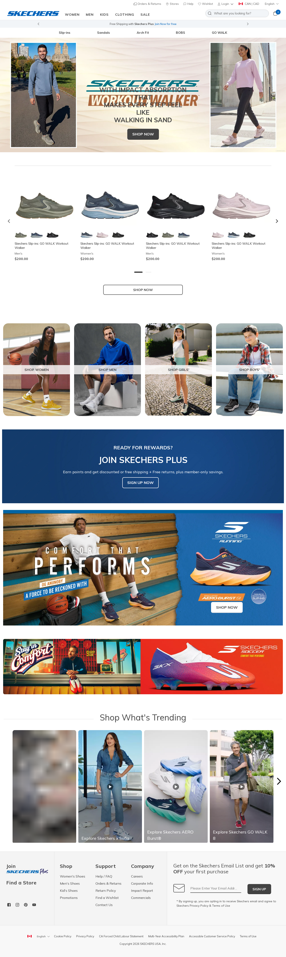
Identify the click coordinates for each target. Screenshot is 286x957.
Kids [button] (104, 14)
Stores (174, 4)
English (269, 4)
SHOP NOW (143, 290)
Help (190, 4)
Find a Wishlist (107, 898)
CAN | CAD (251, 4)
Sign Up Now (140, 482)
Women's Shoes (72, 876)
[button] (225, 4)
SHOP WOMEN (36, 370)
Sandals (103, 33)
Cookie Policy (62, 936)
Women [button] (72, 14)
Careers (137, 876)
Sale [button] (145, 14)
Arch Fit (143, 33)
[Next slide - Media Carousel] (278, 781)
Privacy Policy (199, 906)
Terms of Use (221, 906)
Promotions (69, 898)
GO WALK (219, 33)
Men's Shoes (70, 883)
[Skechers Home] (33, 13)
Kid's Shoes (69, 890)
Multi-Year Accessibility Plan (166, 936)
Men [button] (90, 14)
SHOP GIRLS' (178, 370)
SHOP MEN (107, 370)
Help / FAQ (103, 876)
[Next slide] (248, 24)
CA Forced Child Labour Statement (121, 936)
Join (11, 866)
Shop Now (143, 134)
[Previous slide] (38, 24)
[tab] (138, 272)
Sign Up (259, 889)
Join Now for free (165, 24)
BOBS (180, 33)
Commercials (141, 898)
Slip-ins (64, 33)
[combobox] (237, 13)
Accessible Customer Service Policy (212, 936)
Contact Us (104, 905)
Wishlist (207, 4)
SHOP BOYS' (249, 370)
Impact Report (142, 890)
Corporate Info (142, 883)
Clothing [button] (124, 14)
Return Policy (105, 890)
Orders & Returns (149, 4)
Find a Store (21, 882)
